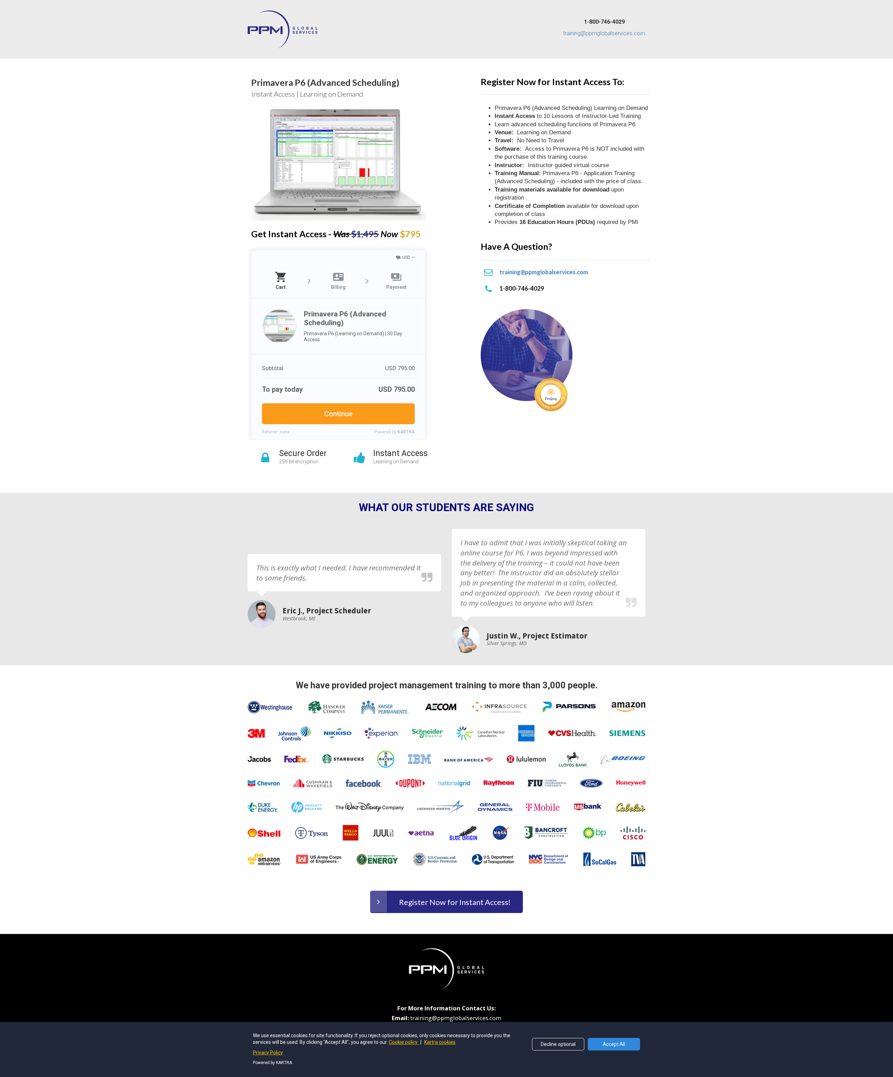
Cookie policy (404, 1042)
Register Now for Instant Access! (455, 902)
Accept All (614, 1044)
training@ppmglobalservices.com (604, 33)
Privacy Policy (268, 1052)
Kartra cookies (440, 1042)
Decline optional (558, 1044)
